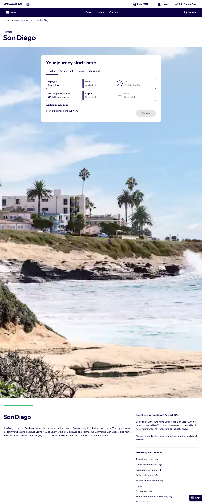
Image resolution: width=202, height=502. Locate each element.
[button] (120, 83)
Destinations (16, 20)
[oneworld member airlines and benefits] (28, 4)
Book (88, 12)
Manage (100, 12)
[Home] (13, 4)
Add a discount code (57, 105)
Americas (28, 20)
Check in (113, 12)
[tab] (52, 71)
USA (36, 20)
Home (6, 20)
